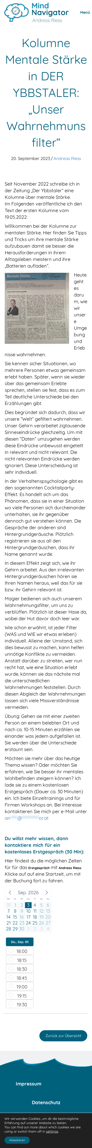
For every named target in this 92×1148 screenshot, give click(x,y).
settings (52, 1131)
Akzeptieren (17, 1140)
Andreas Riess (67, 158)
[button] (10, 893)
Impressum (28, 1084)
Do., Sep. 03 (20, 942)
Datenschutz (46, 1102)
